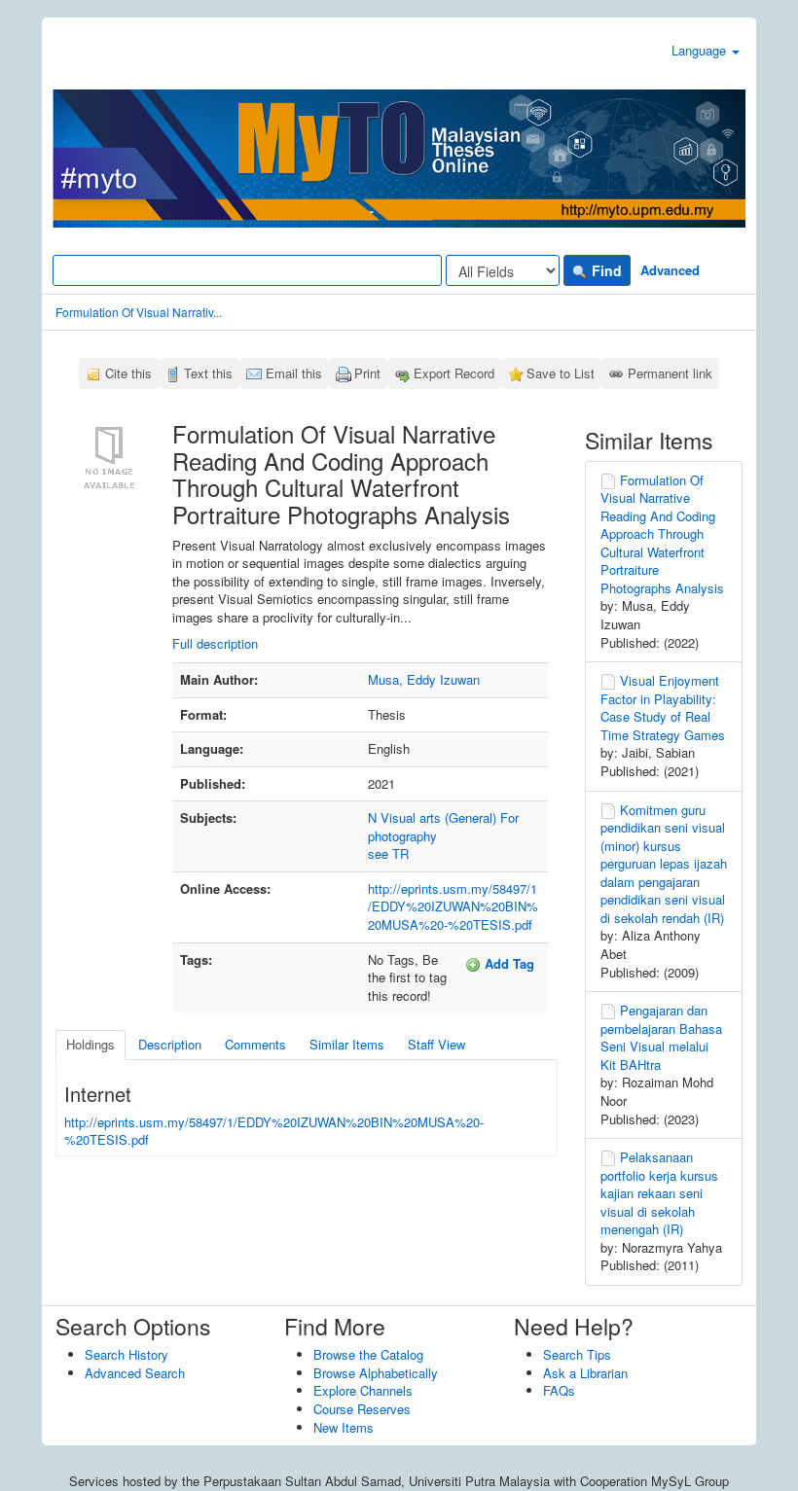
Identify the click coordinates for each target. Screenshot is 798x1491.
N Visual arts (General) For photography (443, 826)
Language (700, 50)
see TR (388, 853)
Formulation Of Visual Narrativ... (138, 311)
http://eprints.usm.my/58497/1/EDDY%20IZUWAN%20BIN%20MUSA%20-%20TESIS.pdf (453, 906)
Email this (294, 373)
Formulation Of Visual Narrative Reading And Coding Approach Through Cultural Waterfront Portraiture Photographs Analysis (662, 534)
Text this (208, 373)
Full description (215, 643)
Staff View (436, 1044)
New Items (343, 1427)
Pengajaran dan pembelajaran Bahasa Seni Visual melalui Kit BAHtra (661, 1037)
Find (605, 270)
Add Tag (507, 963)
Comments (255, 1044)
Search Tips (577, 1354)
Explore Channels (363, 1390)
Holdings (90, 1044)
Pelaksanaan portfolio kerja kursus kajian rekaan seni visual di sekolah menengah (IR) (659, 1193)
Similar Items (346, 1044)
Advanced (670, 270)
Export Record (454, 373)
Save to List (560, 373)
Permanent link (670, 373)
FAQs (559, 1390)
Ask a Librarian (585, 1373)
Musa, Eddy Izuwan (424, 679)
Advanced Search (135, 1373)
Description (169, 1044)
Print (367, 373)
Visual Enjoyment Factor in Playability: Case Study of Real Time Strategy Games (662, 707)
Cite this (128, 373)
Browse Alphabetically (375, 1373)
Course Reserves (362, 1409)
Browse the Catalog (368, 1354)
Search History (126, 1354)
